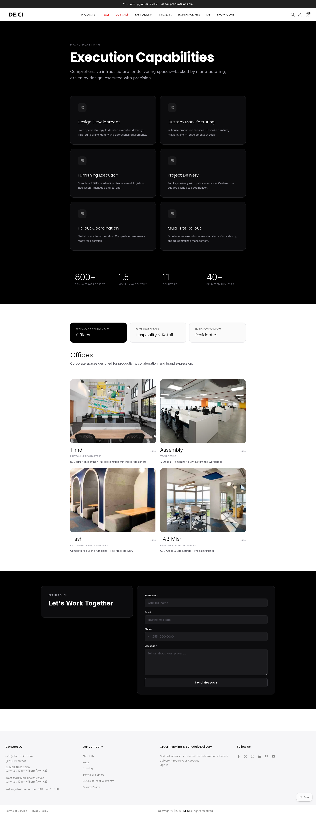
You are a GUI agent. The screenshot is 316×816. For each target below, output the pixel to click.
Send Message (206, 682)
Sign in (164, 765)
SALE (106, 14)
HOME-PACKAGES (189, 14)
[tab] (98, 333)
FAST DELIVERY (144, 14)
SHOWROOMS (225, 14)
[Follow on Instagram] (252, 756)
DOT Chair (122, 14)
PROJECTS (165, 14)
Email (149, 612)
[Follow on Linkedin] (259, 756)
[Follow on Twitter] (245, 756)
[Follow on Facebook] (238, 756)
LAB (208, 14)
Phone (148, 629)
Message (151, 645)
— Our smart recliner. (161, 4)
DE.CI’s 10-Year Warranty (98, 781)
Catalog (88, 768)
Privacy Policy (91, 787)
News (86, 762)
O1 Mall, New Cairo (17, 767)
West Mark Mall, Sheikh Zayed (24, 778)
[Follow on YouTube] (273, 756)
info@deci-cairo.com (19, 756)
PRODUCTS (88, 14)
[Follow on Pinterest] (266, 756)
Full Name (151, 595)
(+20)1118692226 (15, 761)
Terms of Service (93, 775)
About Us (88, 756)
